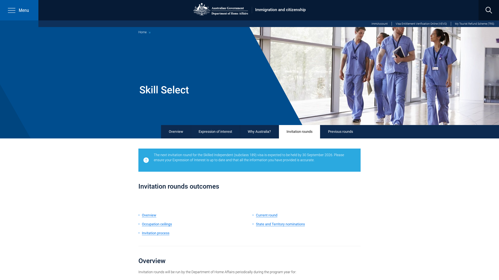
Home (142, 32)
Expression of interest (215, 132)
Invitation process (155, 233)
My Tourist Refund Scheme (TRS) (474, 23)
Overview (176, 132)
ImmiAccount (380, 23)
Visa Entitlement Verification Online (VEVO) (421, 23)
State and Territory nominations (280, 224)
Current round (266, 215)
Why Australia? (259, 132)
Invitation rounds (299, 132)
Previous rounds (340, 132)
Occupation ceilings (157, 224)
